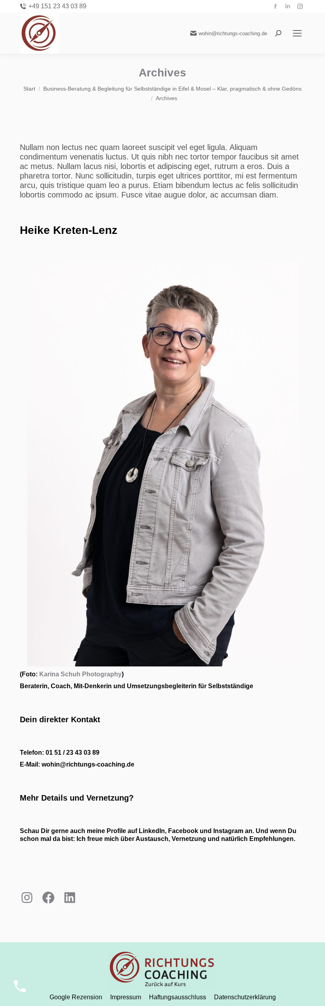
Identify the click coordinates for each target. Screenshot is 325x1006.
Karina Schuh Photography (80, 674)
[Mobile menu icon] (297, 33)
